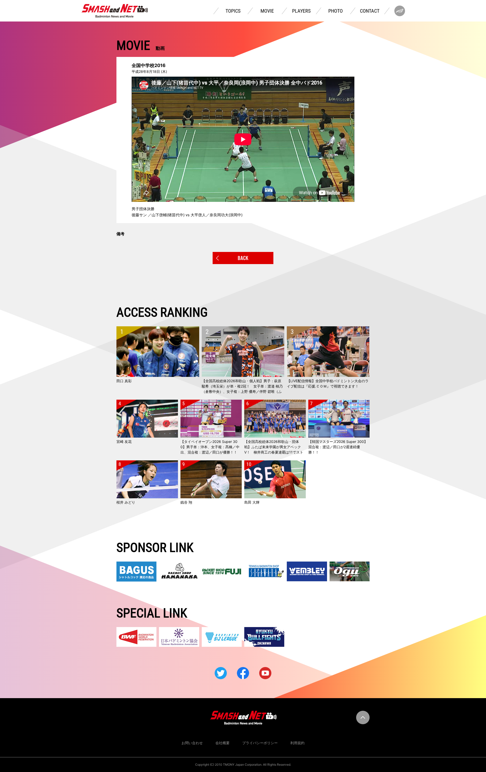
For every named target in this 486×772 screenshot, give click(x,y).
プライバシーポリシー (260, 743)
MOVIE (267, 11)
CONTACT (369, 11)
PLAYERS (301, 11)
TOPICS (233, 11)
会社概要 (222, 743)
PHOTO (335, 11)
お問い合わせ (192, 743)
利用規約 (297, 743)
